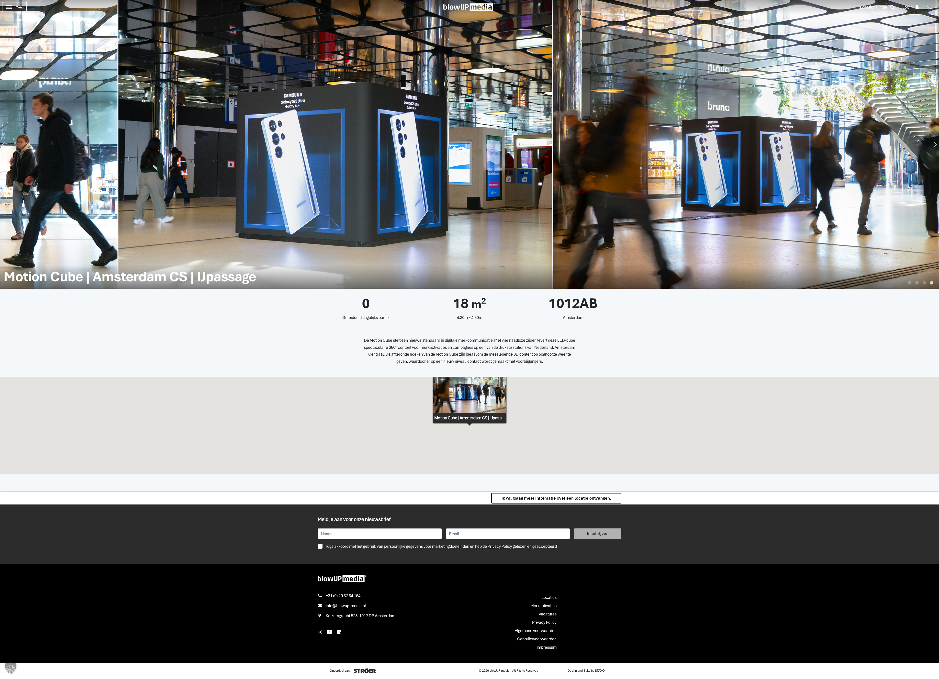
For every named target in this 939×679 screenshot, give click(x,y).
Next (935, 144)
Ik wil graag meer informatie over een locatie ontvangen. (556, 498)
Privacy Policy (500, 546)
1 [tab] (909, 283)
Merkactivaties (543, 605)
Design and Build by (586, 670)
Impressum (547, 647)
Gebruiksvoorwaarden (537, 639)
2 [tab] (917, 283)
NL (929, 7)
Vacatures (548, 614)
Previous (3, 144)
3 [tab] (924, 283)
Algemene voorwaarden (536, 630)
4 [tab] (931, 283)
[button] (11, 668)
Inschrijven (598, 533)
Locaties (549, 597)
